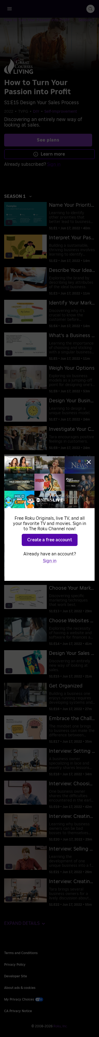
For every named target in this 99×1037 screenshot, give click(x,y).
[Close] (88, 462)
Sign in (49, 561)
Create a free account (49, 540)
